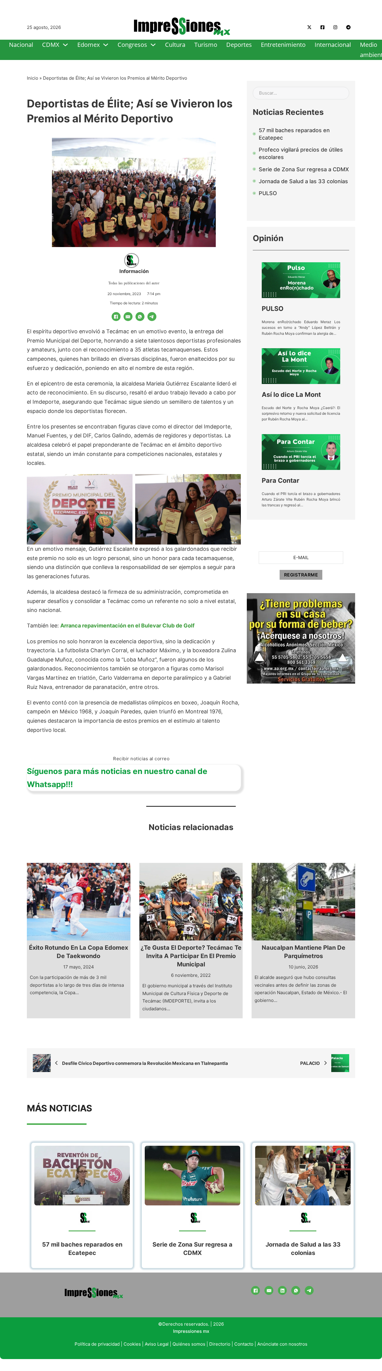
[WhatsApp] (139, 316)
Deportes (239, 45)
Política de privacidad (97, 1344)
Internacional (333, 45)
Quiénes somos (188, 1344)
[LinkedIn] (282, 1290)
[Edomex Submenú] (106, 45)
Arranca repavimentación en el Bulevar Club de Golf (127, 625)
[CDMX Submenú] (65, 45)
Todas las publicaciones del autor (134, 283)
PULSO (273, 308)
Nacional (21, 45)
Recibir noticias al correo (141, 758)
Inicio (32, 78)
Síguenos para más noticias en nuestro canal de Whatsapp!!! (117, 778)
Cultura (175, 45)
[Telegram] (151, 316)
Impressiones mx (191, 1331)
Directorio (219, 1344)
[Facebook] (116, 316)
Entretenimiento (283, 45)
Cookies (132, 1344)
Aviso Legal (157, 1344)
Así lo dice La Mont (291, 394)
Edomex (88, 45)
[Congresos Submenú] (153, 45)
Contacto (243, 1344)
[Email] (128, 316)
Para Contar (280, 480)
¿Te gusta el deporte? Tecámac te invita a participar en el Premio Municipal (191, 956)
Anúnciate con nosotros (282, 1344)
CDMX (50, 45)
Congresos (132, 45)
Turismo (205, 45)
